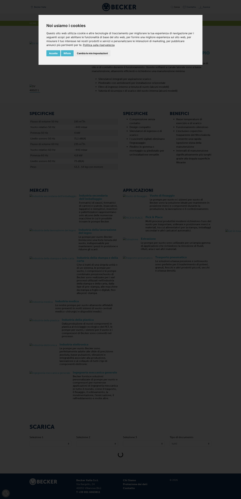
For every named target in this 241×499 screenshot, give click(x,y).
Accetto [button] (53, 53)
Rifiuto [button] (67, 53)
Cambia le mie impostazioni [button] (92, 53)
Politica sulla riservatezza (99, 45)
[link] (99, 45)
